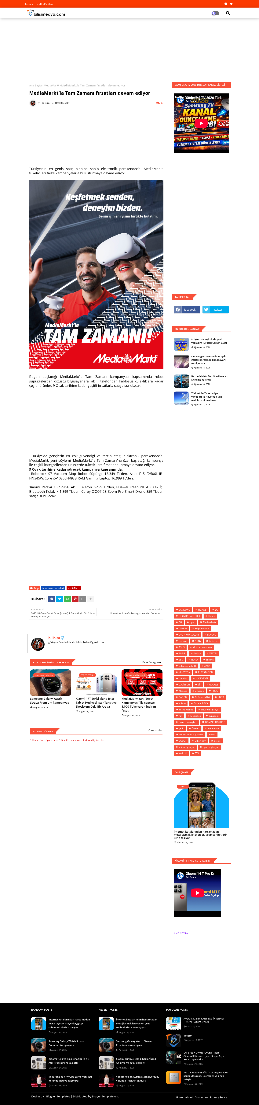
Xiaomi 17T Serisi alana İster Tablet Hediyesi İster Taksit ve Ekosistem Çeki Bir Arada (96, 702)
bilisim (54, 638)
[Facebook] (51, 599)
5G (180, 622)
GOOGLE (213, 684)
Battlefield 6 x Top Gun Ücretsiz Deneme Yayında (209, 378)
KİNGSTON (184, 672)
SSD (181, 659)
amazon (199, 690)
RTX (197, 753)
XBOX (221, 697)
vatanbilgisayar (187, 747)
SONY (198, 641)
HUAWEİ (202, 609)
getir (181, 728)
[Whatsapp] (67, 599)
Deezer (195, 728)
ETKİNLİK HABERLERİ (189, 616)
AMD (207, 666)
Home (179, 1097)
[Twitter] (59, 599)
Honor (211, 616)
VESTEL (213, 653)
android (183, 753)
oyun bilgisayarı (211, 747)
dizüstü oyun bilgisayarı (191, 734)
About (189, 1097)
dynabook (214, 715)
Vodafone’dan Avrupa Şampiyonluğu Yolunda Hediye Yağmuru (70, 1078)
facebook (189, 309)
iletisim (29, 3)
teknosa (183, 641)
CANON (183, 697)
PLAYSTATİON (205, 672)
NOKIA (194, 659)
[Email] (82, 599)
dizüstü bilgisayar (210, 709)
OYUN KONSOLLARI (189, 634)
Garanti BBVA (201, 703)
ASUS (182, 647)
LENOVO (211, 634)
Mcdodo (183, 690)
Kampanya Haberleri (53, 588)
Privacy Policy (218, 1097)
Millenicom (200, 740)
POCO (215, 690)
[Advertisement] (129, 48)
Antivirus (213, 641)
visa (213, 734)
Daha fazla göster (151, 662)
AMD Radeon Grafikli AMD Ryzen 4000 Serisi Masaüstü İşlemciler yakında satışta (206, 1076)
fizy (180, 715)
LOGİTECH (184, 684)
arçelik (217, 740)
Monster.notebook (202, 647)
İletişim (188, 1035)
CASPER (183, 628)
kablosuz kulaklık (187, 666)
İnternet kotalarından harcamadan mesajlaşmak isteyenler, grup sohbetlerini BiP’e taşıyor (201, 835)
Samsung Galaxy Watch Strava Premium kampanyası (50, 700)
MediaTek (195, 715)
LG (216, 609)
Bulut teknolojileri (188, 722)
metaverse (213, 728)
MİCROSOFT (201, 678)
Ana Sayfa (35, 85)
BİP (199, 684)
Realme (197, 653)
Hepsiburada (202, 628)
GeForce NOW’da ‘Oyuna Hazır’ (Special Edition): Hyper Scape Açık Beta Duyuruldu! (204, 1056)
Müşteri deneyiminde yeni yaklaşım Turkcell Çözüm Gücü (209, 341)
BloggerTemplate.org (105, 1096)
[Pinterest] (75, 599)
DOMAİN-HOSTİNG (215, 722)
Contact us (201, 1097)
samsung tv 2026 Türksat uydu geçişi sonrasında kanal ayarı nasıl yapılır (208, 360)
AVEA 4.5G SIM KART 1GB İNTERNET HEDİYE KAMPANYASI (204, 1020)
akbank (209, 659)
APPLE (182, 653)
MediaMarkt (51, 85)
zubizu (182, 703)
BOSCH (183, 740)
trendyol (183, 678)
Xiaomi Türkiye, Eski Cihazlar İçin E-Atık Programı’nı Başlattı (69, 1061)
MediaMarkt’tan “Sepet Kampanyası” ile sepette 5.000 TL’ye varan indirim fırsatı (139, 704)
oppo (192, 622)
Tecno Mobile (186, 709)
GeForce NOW (202, 697)
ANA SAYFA (181, 933)
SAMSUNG (184, 609)
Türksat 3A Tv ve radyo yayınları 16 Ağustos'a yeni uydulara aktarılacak (207, 397)
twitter (218, 309)
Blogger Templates (58, 1096)
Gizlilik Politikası (45, 3)
